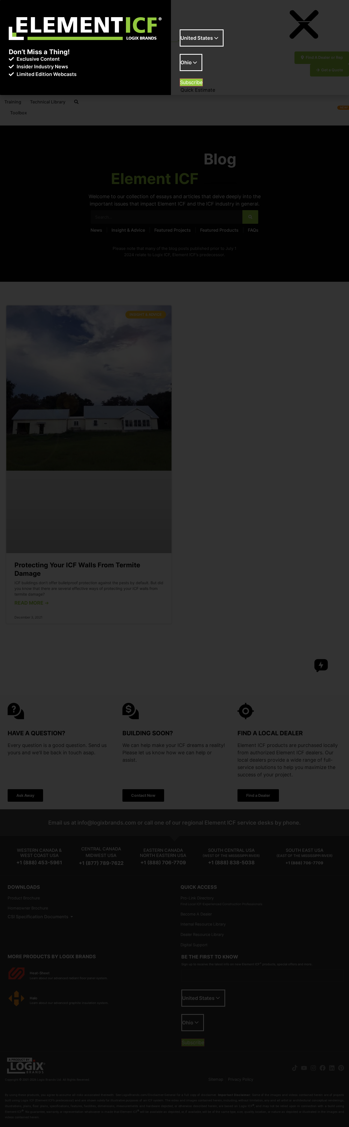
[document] (174, 563)
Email (186, 26)
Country (189, 50)
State (186, 75)
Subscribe (191, 82)
